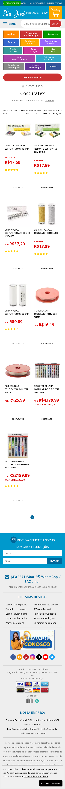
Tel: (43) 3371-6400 (37, 12)
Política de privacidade (45, 613)
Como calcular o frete (16, 613)
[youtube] (45, 657)
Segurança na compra (45, 622)
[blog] (19, 657)
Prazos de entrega (15, 622)
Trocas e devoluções (44, 618)
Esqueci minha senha (16, 618)
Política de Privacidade (36, 776)
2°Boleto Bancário (43, 609)
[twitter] (52, 657)
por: (7, 245)
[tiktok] (39, 657)
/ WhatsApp (46, 577)
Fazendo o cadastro (16, 609)
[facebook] (13, 657)
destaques (19, 110)
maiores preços (57, 112)
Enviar (54, 561)
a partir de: (10, 157)
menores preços (47, 112)
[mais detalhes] (18, 180)
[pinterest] (26, 657)
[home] (14, 13)
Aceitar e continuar (50, 783)
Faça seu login (18, 3)
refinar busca (33, 77)
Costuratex (18, 187)
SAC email (32, 581)
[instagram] (32, 657)
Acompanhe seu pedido (46, 604)
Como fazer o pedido (16, 604)
